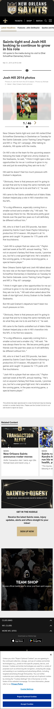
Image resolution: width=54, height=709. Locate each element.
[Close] (51, 655)
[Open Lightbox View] (27, 110)
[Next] (35, 122)
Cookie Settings (27, 689)
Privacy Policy (17, 684)
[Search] (46, 20)
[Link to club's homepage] (5, 19)
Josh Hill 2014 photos (19, 77)
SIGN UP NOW (27, 531)
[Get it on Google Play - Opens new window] (35, 642)
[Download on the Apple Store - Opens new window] (17, 641)
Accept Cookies (27, 704)
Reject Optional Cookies (27, 697)
